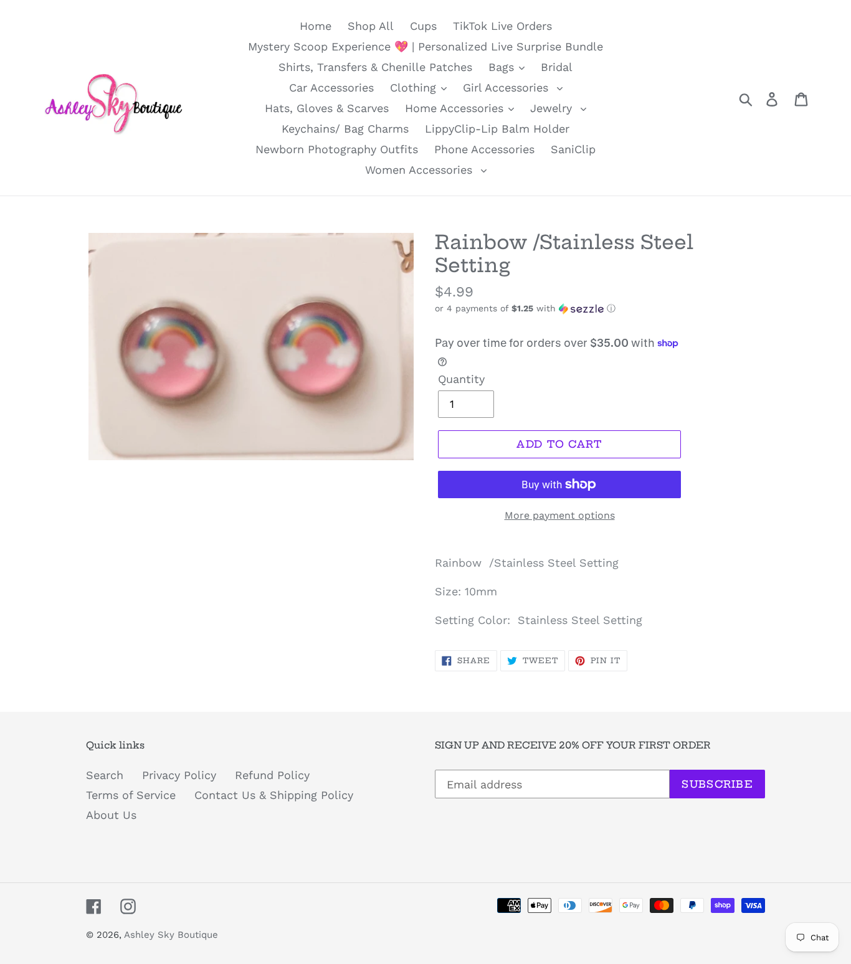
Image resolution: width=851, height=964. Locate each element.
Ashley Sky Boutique (171, 934)
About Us (111, 814)
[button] (600, 308)
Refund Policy (272, 775)
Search (104, 775)
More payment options (560, 515)
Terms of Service (131, 794)
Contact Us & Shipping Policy (273, 794)
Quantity (461, 378)
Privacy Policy (179, 775)
